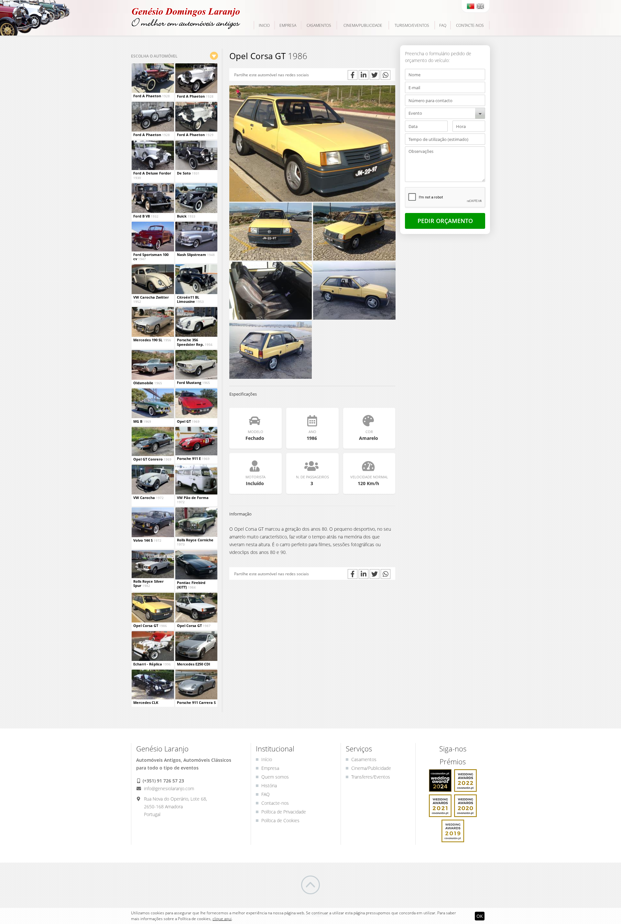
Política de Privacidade (283, 812)
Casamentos (319, 25)
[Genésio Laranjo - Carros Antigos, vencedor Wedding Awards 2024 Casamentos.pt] (441, 781)
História (269, 785)
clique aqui (222, 918)
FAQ (442, 25)
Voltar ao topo (310, 885)
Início (266, 759)
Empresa (287, 25)
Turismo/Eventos (412, 25)
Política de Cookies (280, 820)
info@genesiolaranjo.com (168, 788)
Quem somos (275, 777)
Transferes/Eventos (370, 777)
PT (470, 6)
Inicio (264, 25)
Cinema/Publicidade (362, 25)
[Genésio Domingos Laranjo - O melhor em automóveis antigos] (186, 18)
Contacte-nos (470, 25)
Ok (479, 916)
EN (480, 6)
